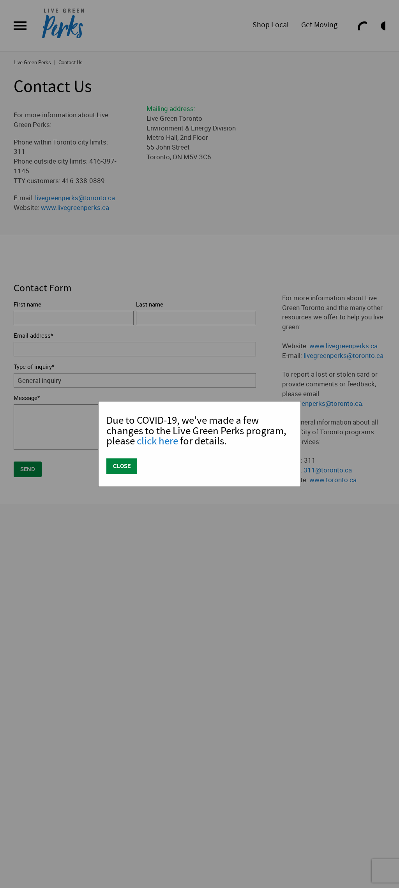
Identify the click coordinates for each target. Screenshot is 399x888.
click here (157, 441)
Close (122, 466)
